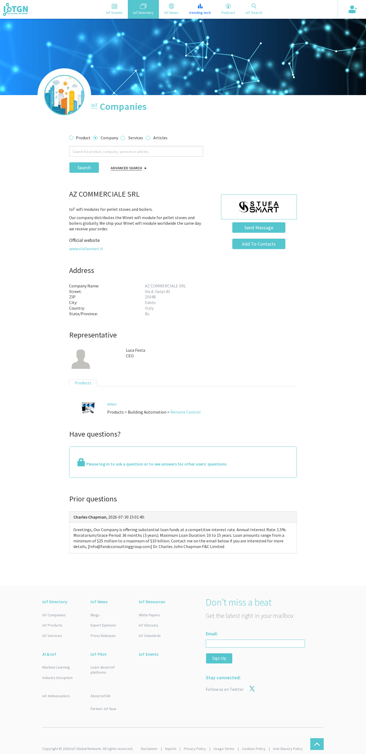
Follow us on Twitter (225, 689)
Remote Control (185, 412)
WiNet (112, 404)
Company (109, 137)
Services (135, 137)
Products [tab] (83, 382)
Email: (212, 634)
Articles (160, 137)
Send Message (258, 227)
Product (83, 137)
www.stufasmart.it (86, 248)
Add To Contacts (259, 244)
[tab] (114, 9)
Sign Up (219, 658)
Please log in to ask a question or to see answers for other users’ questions (156, 464)
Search (84, 167)
